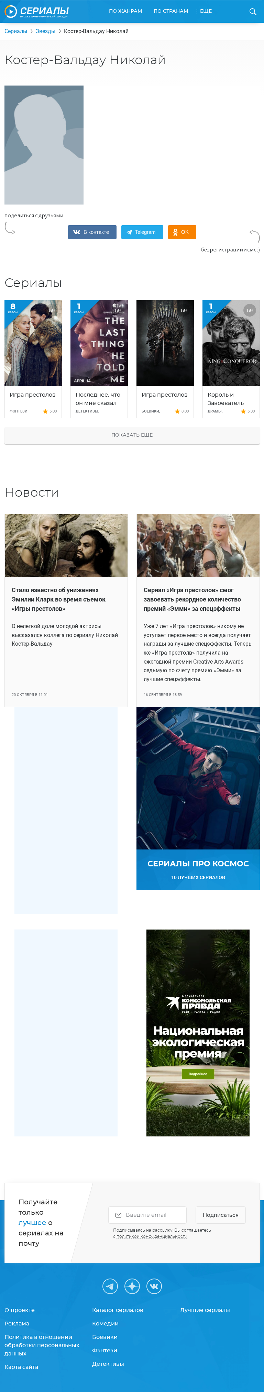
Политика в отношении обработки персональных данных (41, 1345)
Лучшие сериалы (205, 1310)
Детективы (108, 1364)
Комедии (105, 1323)
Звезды (45, 31)
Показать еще (132, 435)
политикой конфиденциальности (152, 1236)
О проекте (19, 1310)
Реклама (16, 1323)
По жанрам (125, 11)
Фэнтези (104, 1350)
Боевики (105, 1337)
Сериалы (15, 31)
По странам (171, 11)
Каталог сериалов (117, 1310)
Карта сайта (21, 1367)
